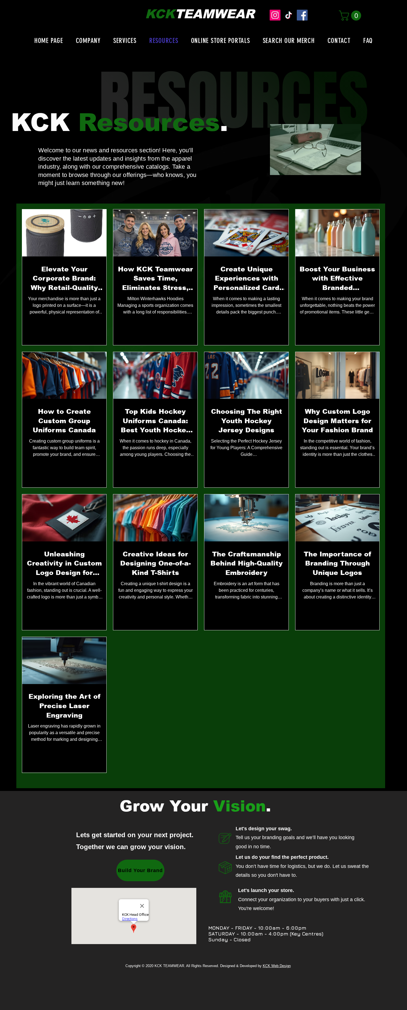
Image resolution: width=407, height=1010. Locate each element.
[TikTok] (288, 15)
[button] (351, 15)
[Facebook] (302, 15)
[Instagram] (275, 15)
